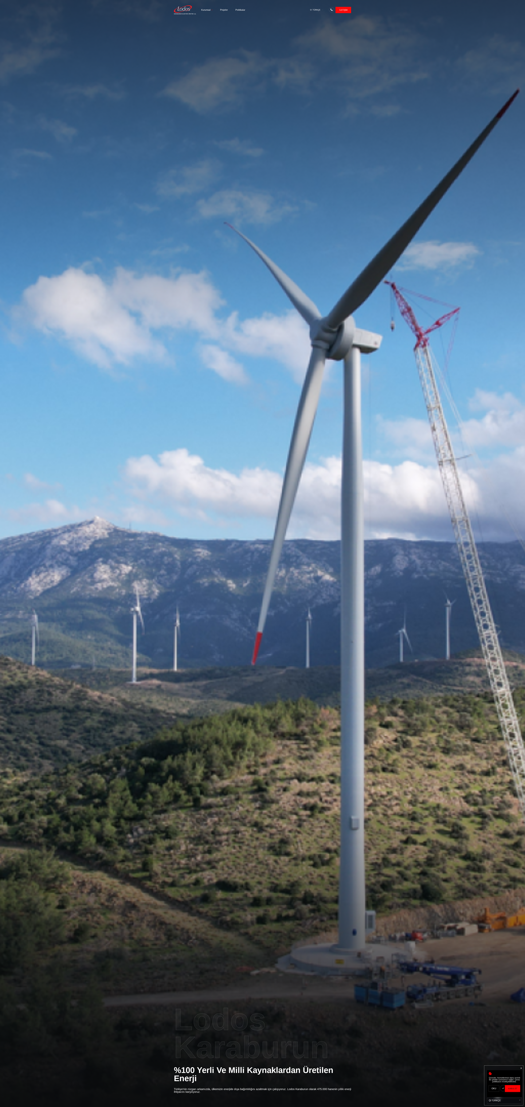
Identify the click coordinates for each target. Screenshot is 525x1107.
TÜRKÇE (316, 10)
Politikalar (240, 10)
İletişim (343, 10)
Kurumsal (206, 10)
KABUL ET (512, 1088)
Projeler (224, 10)
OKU (494, 1088)
